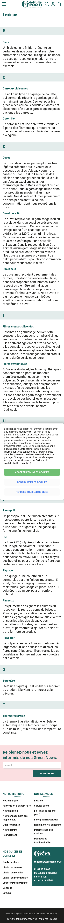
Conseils (7, 888)
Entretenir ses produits (15, 882)
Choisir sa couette (12, 867)
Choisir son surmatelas (15, 877)
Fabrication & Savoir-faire (17, 805)
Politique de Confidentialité (42, 840)
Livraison (39, 800)
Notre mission (10, 810)
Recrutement (10, 835)
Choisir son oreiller (13, 872)
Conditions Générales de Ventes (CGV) (40, 913)
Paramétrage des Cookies (43, 831)
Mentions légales (14, 913)
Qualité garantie (11, 824)
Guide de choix (11, 862)
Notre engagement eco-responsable (16, 818)
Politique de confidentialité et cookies (26, 461)
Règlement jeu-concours (47, 824)
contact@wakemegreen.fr (48, 861)
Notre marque (10, 800)
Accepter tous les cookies (32, 472)
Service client (41, 805)
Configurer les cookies (32, 482)
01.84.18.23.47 (42, 869)
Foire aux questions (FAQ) (44, 812)
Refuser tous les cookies (32, 492)
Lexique (7, 893)
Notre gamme (10, 829)
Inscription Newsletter (46, 819)
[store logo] (17, 5)
